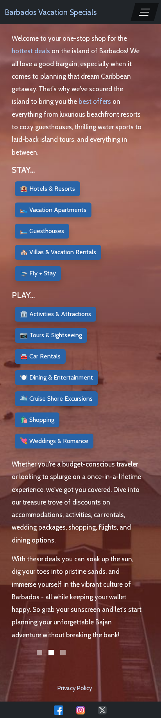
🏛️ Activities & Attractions (55, 314)
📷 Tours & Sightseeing (51, 335)
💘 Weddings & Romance (54, 441)
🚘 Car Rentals (40, 356)
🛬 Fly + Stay (38, 273)
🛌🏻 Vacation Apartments (53, 209)
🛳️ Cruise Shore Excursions (56, 398)
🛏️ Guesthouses (42, 231)
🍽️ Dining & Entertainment (56, 377)
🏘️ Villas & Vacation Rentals (58, 252)
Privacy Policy (74, 688)
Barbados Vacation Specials (51, 12)
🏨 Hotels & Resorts (47, 188)
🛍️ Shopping (37, 419)
